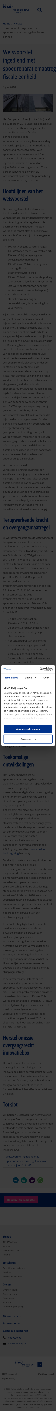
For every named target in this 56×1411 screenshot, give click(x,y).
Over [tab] (46, 677)
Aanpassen (26, 739)
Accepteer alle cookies (28, 729)
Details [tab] (28, 677)
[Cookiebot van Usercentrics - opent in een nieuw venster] (40, 669)
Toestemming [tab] (10, 677)
